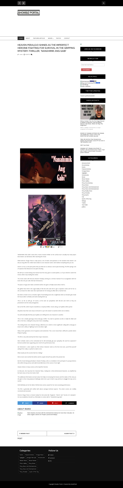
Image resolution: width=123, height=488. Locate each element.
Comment (71, 403)
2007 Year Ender (84, 145)
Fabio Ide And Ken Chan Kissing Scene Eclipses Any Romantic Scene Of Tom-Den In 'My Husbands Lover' (92, 140)
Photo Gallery (85, 181)
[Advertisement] (75, 21)
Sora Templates (66, 485)
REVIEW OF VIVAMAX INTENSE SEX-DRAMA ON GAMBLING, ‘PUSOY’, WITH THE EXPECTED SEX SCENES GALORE (92, 134)
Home (21, 38)
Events (83, 167)
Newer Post (25, 433)
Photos (58, 38)
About (28, 38)
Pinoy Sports (85, 195)
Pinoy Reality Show (87, 191)
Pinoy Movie (85, 185)
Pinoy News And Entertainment (90, 189)
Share (41, 403)
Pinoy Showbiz (86, 193)
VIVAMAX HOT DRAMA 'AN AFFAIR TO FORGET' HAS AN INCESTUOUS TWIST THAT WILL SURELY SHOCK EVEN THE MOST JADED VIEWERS (92, 150)
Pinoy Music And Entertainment (90, 187)
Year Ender (85, 205)
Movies (50, 38)
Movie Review (85, 179)
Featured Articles (39, 38)
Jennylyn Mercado (31, 457)
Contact (67, 38)
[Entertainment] (84, 81)
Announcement (86, 163)
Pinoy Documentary (87, 183)
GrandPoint (74, 484)
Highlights (84, 173)
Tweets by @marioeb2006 (87, 96)
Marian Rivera (23, 460)
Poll (83, 197)
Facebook (52, 458)
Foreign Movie (86, 171)
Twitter (51, 455)
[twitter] (23, 3)
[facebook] (19, 3)
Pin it (56, 403)
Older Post (68, 433)
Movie (83, 177)
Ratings (84, 201)
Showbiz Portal (58, 484)
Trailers (84, 203)
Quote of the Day (86, 199)
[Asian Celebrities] (85, 86)
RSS (50, 461)
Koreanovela (85, 175)
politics (84, 207)
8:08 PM (28, 54)
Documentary (85, 165)
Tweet (27, 403)
